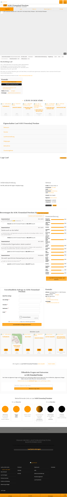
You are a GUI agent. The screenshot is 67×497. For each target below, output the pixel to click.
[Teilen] (62, 495)
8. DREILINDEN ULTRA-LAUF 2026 (39, 110)
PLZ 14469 (53, 187)
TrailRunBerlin (5, 106)
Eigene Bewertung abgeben (43, 213)
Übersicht (7, 9)
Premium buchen (4, 478)
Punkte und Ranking (5, 481)
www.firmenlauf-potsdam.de (25, 75)
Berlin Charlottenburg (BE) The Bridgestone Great (61, 337)
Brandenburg (54, 191)
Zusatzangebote (8, 150)
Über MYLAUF (4, 471)
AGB (35, 470)
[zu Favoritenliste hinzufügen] (2, 12)
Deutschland (51, 192)
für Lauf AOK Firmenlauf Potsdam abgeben (5, 417)
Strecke (5, 132)
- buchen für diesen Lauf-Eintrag (62, 416)
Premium (64, 103)
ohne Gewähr (41, 364)
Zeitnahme (6, 146)
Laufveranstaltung (8, 136)
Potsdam (50, 189)
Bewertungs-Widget (5, 484)
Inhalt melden (51, 364)
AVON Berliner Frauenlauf (16, 346)
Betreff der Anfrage (7, 296)
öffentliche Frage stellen (34, 388)
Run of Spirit (28, 336)
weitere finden (16, 416)
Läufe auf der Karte (5, 467)
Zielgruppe (6, 141)
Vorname (5, 304)
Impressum (36, 467)
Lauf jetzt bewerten (57, 278)
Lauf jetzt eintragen (34, 449)
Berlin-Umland (53, 197)
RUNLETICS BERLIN (17, 107)
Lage (21, 9)
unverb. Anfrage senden (11, 81)
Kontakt (54, 205)
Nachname (5, 308)
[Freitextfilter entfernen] (61, 2)
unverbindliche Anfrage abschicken (22, 324)
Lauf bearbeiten (37, 479)
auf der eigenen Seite (50, 417)
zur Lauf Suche (1, 5)
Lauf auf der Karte (6, 89)
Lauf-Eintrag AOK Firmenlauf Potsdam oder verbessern (39, 417)
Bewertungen (47, 9)
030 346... (7, 90)
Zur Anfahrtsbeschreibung (52, 299)
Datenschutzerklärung (15, 321)
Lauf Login (3, 490)
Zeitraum (6, 127)
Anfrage (61, 9)
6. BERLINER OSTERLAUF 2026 (28, 108)
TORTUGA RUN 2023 (61, 107)
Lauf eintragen (4, 475)
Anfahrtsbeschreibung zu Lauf (9, 87)
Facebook (53, 467)
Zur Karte (48, 298)
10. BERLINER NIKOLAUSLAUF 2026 (50, 108)
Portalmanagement (38, 476)
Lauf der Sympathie (50, 336)
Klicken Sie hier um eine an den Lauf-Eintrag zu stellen (34, 381)
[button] (33, 33)
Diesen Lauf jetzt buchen (12, 84)
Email (4, 312)
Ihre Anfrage (6, 299)
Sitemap (19, 470)
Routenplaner (63, 157)
